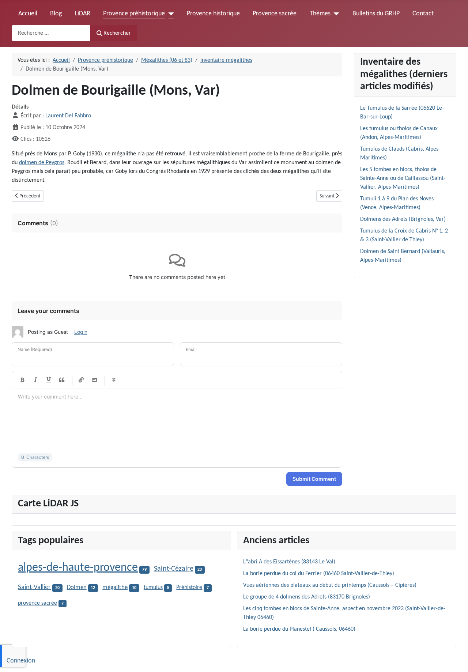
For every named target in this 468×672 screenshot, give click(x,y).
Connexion (21, 661)
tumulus (153, 587)
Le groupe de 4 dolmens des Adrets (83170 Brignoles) (306, 597)
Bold (22, 379)
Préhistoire (189, 587)
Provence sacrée (275, 14)
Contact (423, 14)
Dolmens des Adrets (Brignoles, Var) (403, 219)
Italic (35, 379)
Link (81, 379)
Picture (94, 379)
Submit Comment (314, 479)
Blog (56, 14)
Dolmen (77, 587)
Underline (48, 379)
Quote (61, 379)
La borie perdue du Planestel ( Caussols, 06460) (299, 629)
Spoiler (113, 379)
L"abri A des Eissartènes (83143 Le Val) (289, 562)
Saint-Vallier (34, 587)
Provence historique (213, 14)
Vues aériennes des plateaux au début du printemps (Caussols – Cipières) (329, 585)
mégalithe (115, 587)
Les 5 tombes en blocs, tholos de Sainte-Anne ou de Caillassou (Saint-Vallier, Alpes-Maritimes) (402, 178)
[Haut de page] (455, 658)
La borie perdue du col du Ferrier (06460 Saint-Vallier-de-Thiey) (318, 574)
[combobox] (51, 33)
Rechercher (117, 33)
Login (80, 332)
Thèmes (320, 14)
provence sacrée (37, 603)
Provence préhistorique (134, 14)
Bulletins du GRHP (376, 14)
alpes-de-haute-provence (78, 568)
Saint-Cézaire (173, 569)
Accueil (27, 14)
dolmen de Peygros (41, 163)
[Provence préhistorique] (169, 14)
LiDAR (82, 14)
